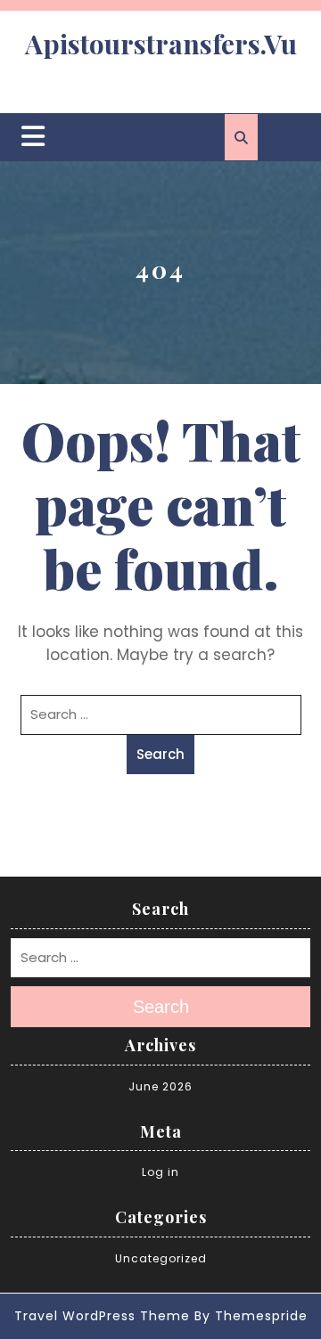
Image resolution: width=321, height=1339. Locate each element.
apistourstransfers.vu (161, 43)
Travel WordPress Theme (102, 1316)
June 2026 (160, 1086)
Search (160, 754)
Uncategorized (161, 1258)
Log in (160, 1172)
